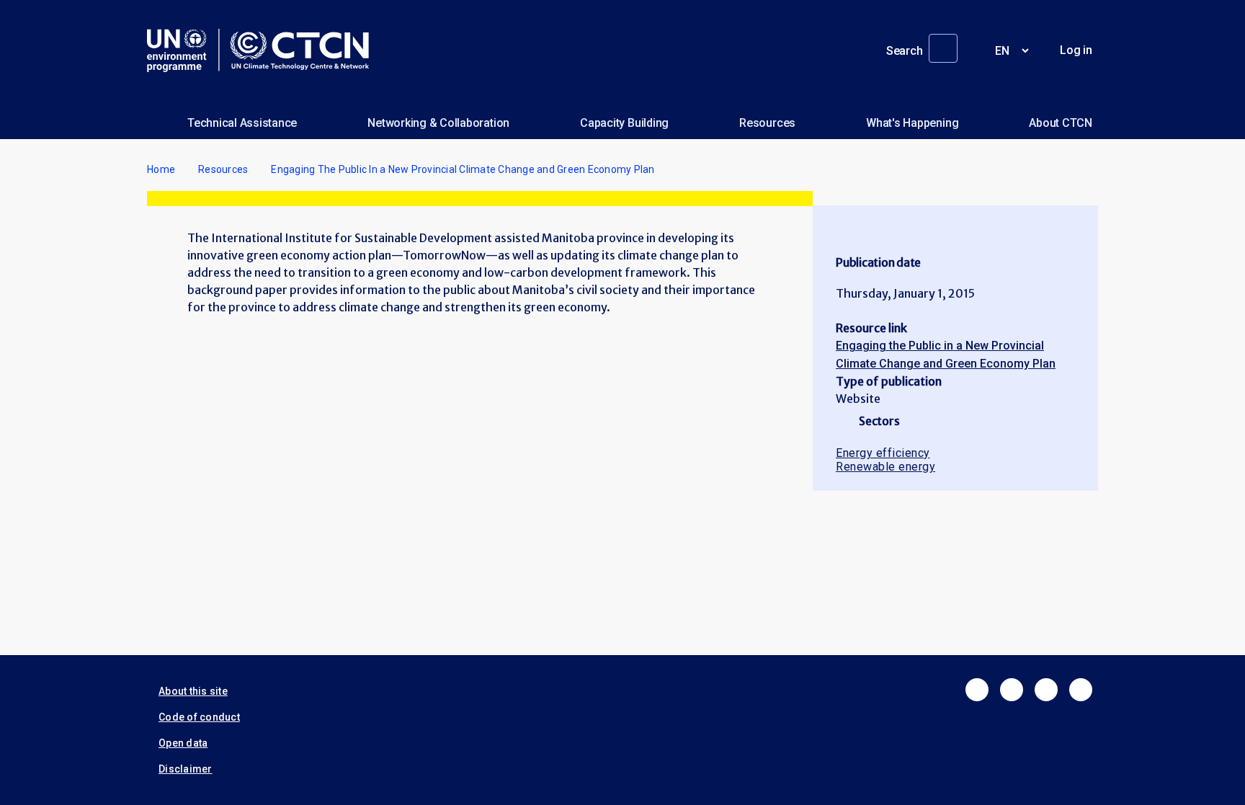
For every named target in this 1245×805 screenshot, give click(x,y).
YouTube (1081, 690)
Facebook (977, 690)
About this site (193, 691)
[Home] (263, 50)
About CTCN (1060, 123)
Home (161, 169)
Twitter (1012, 690)
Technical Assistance (242, 123)
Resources (767, 123)
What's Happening (912, 123)
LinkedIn (1046, 690)
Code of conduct (199, 717)
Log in (1076, 50)
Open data (183, 743)
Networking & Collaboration (438, 123)
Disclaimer (186, 769)
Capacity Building (624, 123)
